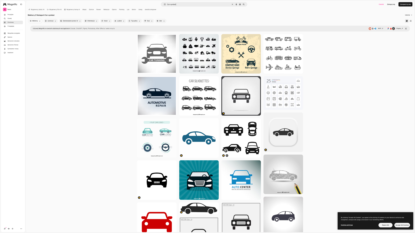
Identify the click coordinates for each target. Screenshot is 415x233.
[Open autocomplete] (164, 4)
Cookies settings (347, 225)
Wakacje (106, 9)
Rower (98, 9)
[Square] (410, 21)
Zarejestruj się (405, 4)
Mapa (84, 9)
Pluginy (398, 28)
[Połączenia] (4, 228)
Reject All (385, 225)
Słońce (91, 9)
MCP (379, 28)
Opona (114, 9)
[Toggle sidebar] (21, 4)
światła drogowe (150, 9)
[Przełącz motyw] (12, 228)
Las (128, 9)
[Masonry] (407, 21)
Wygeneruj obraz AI (37, 9)
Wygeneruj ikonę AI (73, 9)
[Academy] (8, 228)
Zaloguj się (391, 4)
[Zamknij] (406, 28)
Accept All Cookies (402, 225)
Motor (134, 9)
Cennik (381, 4)
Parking (121, 9)
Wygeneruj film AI (55, 9)
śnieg (140, 9)
